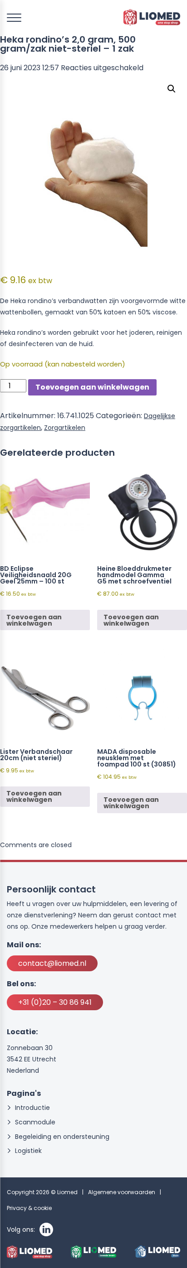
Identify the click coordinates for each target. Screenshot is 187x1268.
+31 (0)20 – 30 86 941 (55, 1002)
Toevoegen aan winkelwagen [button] (34, 620)
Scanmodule (35, 1122)
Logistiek (28, 1151)
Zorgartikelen (64, 427)
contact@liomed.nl (52, 963)
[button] (171, 89)
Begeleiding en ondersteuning (62, 1137)
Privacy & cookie (29, 1208)
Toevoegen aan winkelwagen (92, 387)
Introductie (32, 1108)
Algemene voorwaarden (121, 1192)
